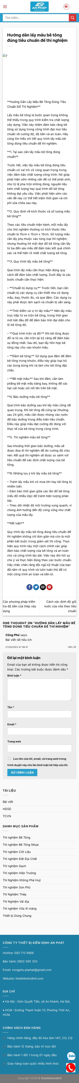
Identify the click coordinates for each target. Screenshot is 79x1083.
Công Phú (12, 635)
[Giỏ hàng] (66, 7)
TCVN (7, 816)
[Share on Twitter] (36, 587)
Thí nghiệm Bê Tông (16, 837)
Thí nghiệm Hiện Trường (19, 873)
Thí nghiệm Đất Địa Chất (20, 859)
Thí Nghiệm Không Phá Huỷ (22, 880)
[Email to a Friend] (43, 587)
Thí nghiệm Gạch (14, 866)
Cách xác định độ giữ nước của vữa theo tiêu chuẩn (60, 606)
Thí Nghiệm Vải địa (16, 901)
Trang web (14, 741)
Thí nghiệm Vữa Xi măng (20, 908)
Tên (10, 707)
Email (11, 724)
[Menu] (5, 6)
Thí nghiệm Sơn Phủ (16, 887)
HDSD (7, 809)
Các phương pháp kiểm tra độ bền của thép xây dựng (19, 606)
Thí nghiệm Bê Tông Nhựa (21, 844)
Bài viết (8, 802)
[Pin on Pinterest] (49, 587)
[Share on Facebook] (29, 587)
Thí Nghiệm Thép (14, 894)
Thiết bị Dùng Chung (17, 916)
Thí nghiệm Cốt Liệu (17, 852)
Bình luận (14, 675)
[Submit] (72, 17)
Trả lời (72, 647)
